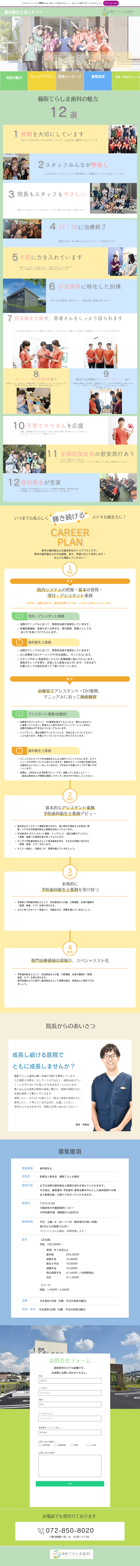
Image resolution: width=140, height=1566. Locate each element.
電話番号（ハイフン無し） (50, 1428)
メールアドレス (45, 1414)
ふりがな (42, 1388)
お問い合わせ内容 (46, 1453)
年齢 (41, 1400)
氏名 (41, 1376)
